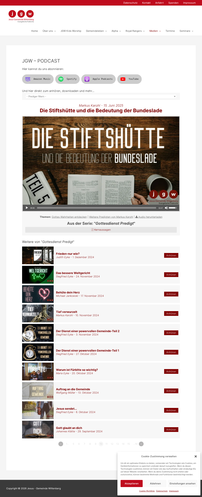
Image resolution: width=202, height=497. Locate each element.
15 (128, 443)
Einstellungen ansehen (183, 483)
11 (106, 443)
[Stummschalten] (166, 207)
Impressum (174, 491)
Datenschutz (162, 491)
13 (117, 443)
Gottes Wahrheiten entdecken (69, 216)
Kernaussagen (102, 229)
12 (112, 443)
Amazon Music (41, 79)
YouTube (134, 79)
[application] (101, 208)
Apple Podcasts (103, 79)
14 (123, 443)
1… (67, 443)
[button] (195, 456)
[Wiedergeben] (26, 207)
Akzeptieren (132, 483)
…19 (135, 443)
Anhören (171, 255)
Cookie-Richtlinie (147, 491)
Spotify (72, 79)
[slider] (96, 208)
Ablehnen (155, 483)
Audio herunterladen (150, 216)
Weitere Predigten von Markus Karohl (111, 216)
